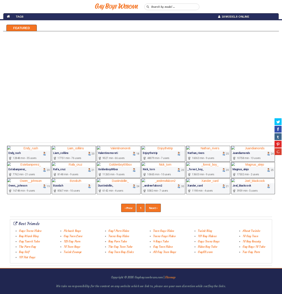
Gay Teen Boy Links (121, 252)
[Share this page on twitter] (278, 121)
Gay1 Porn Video (118, 231)
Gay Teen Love (73, 236)
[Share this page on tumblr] (278, 136)
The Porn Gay (27, 247)
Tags (20, 16)
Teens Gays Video (164, 236)
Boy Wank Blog (29, 236)
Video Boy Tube (207, 247)
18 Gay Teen (250, 236)
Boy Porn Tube (117, 241)
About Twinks (251, 231)
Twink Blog (205, 231)
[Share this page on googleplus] (278, 151)
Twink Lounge (73, 252)
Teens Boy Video (118, 236)
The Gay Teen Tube (120, 247)
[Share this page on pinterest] (278, 144)
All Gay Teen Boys (164, 252)
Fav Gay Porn (251, 252)
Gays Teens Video (30, 231)
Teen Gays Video (163, 231)
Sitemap (170, 277)
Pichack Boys (72, 231)
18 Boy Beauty (252, 241)
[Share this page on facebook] (278, 129)
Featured (21, 28)
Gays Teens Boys (209, 241)
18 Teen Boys (72, 247)
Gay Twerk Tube (29, 241)
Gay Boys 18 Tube (254, 247)
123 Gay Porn (72, 241)
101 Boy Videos (207, 236)
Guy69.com (205, 252)
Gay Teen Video (163, 247)
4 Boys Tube (161, 241)
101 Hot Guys (27, 257)
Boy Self (24, 252)
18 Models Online (234, 16)
